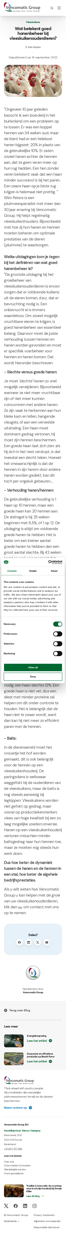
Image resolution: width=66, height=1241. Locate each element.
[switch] (57, 633)
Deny (33, 676)
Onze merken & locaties (17, 1165)
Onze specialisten (14, 1173)
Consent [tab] (11, 571)
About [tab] (54, 571)
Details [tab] (33, 571)
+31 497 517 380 (13, 1148)
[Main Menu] (59, 8)
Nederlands (10, 1221)
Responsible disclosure (46, 1227)
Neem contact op (15, 1107)
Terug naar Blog (19, 1010)
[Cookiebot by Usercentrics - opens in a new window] (48, 562)
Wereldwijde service (15, 1169)
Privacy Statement (44, 1215)
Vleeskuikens (33, 22)
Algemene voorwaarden (47, 1221)
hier (20, 907)
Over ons (9, 1161)
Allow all (33, 667)
